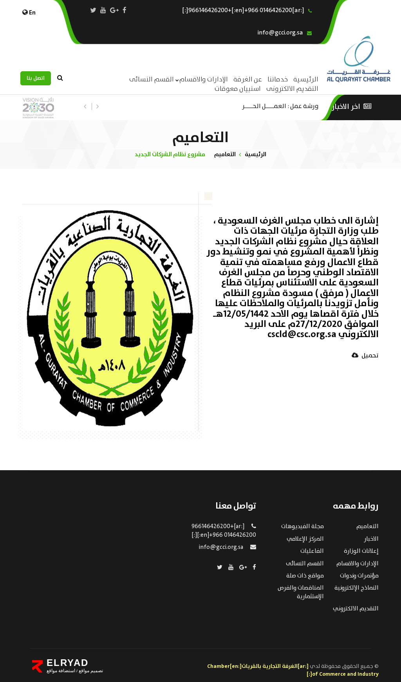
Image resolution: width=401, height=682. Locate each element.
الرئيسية (255, 154)
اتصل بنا (36, 78)
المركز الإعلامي (305, 539)
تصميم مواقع (90, 670)
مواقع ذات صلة (305, 576)
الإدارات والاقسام (203, 79)
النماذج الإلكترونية (356, 588)
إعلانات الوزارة (361, 551)
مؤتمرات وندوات (359, 576)
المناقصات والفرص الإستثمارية (301, 592)
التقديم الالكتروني (356, 608)
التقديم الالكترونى (292, 89)
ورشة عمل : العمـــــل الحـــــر (280, 105)
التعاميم (225, 154)
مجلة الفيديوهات (302, 526)
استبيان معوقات (238, 89)
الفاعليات (312, 551)
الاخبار (371, 539)
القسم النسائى (151, 79)
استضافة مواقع (61, 670)
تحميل (369, 356)
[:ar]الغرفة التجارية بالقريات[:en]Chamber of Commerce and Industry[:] (293, 670)
